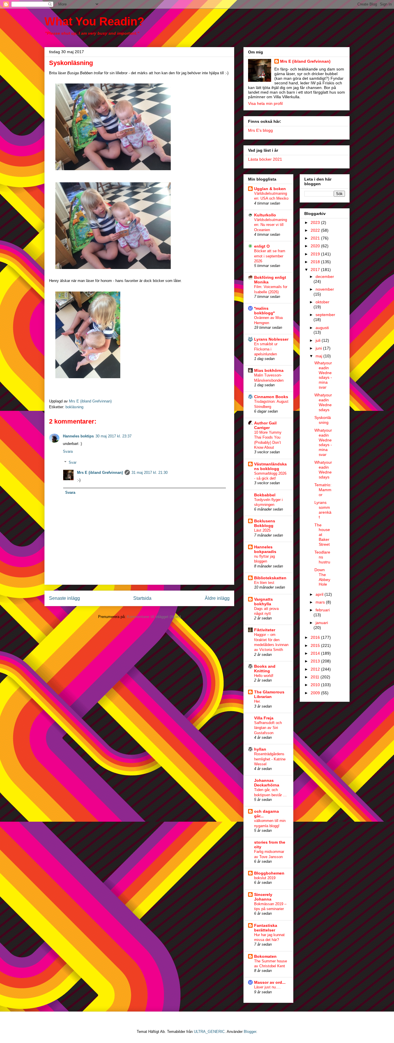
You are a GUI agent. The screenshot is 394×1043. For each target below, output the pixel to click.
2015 (316, 645)
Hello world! (263, 675)
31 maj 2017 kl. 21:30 (150, 472)
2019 (316, 254)
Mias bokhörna (269, 370)
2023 (316, 222)
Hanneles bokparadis (265, 549)
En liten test (264, 582)
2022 (316, 230)
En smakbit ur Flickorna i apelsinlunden (265, 349)
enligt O (262, 246)
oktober (322, 302)
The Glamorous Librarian (269, 694)
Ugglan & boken (270, 188)
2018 (316, 261)
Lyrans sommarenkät (322, 509)
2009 (316, 693)
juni (319, 348)
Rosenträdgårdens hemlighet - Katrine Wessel (270, 759)
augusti (322, 327)
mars (321, 602)
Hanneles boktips (78, 436)
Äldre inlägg (217, 598)
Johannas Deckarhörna (266, 782)
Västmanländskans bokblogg (270, 466)
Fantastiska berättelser (265, 927)
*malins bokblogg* (264, 310)
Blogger (250, 1031)
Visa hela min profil (265, 103)
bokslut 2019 (264, 878)
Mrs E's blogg (260, 130)
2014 (316, 653)
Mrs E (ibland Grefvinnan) (100, 472)
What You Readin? (94, 21)
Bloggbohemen (269, 873)
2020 (316, 246)
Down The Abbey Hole (322, 577)
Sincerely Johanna (263, 896)
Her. (257, 701)
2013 (316, 661)
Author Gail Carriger (265, 425)
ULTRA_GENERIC (209, 1031)
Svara (68, 451)
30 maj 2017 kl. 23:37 (113, 436)
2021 (316, 238)
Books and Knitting (264, 668)
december (325, 276)
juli (319, 340)
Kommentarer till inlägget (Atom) (154, 617)
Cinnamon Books (271, 396)
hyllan (260, 749)
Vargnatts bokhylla (263, 601)
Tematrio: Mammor (322, 489)
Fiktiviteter (264, 630)
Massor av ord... (270, 982)
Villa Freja (263, 718)
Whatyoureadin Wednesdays (323, 402)
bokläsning (74, 407)
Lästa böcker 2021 (265, 159)
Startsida (142, 598)
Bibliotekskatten (270, 578)
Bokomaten (265, 956)
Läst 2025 (262, 530)
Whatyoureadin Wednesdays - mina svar (323, 375)
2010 (316, 684)
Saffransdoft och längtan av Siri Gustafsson (268, 728)
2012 (316, 669)
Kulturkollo (265, 215)
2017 (316, 269)
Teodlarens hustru (322, 557)
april (320, 594)
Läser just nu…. (267, 987)
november (325, 289)
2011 (315, 677)
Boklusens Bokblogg (264, 523)
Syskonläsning (322, 420)
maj (319, 356)
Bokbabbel (264, 495)
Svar (72, 462)
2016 (316, 637)
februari (323, 610)
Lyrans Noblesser (271, 339)
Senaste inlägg (64, 598)
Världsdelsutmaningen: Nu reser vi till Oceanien (270, 225)
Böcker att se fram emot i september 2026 (269, 256)
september (325, 314)
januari (322, 622)
